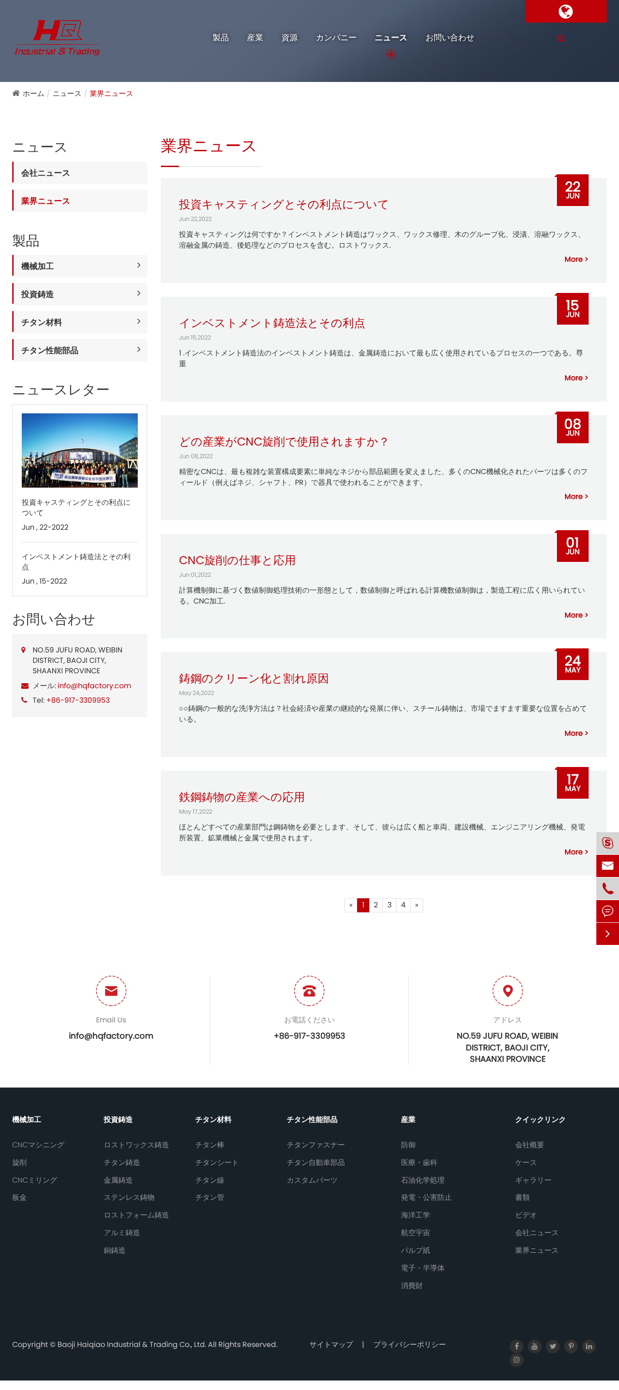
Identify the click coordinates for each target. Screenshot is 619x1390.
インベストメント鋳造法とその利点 (76, 560)
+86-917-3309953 (78, 700)
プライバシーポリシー (409, 1344)
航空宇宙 (415, 1233)
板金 (19, 1198)
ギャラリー (533, 1180)
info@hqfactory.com (94, 685)
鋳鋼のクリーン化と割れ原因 (254, 678)
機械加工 (37, 266)
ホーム (33, 93)
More (574, 259)
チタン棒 (209, 1145)
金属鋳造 (118, 1180)
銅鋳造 (115, 1251)
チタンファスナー (316, 1145)
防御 (408, 1145)
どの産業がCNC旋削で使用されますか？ (284, 442)
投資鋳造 (37, 293)
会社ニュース (45, 172)
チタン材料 (41, 321)
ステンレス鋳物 (129, 1198)
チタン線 (209, 1180)
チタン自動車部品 (316, 1163)
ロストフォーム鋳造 (136, 1215)
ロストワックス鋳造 (136, 1145)
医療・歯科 (419, 1163)
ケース (526, 1163)
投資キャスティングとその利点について (76, 506)
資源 (289, 37)
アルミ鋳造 (122, 1233)
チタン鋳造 (122, 1163)
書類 (522, 1198)
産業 (255, 37)
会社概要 (529, 1145)
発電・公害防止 (426, 1198)
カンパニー (336, 37)
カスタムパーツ (312, 1180)
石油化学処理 (423, 1180)
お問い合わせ (450, 37)
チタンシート (217, 1163)
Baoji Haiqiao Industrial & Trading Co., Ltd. (133, 1344)
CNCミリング (34, 1180)
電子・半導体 (423, 1268)
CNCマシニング (38, 1145)
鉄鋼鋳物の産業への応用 (242, 797)
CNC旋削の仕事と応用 (237, 560)
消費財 (412, 1286)
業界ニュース (111, 93)
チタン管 (209, 1198)
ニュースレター (61, 389)
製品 (221, 37)
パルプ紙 (415, 1251)
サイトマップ (331, 1344)
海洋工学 (415, 1215)
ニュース (391, 37)
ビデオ (526, 1215)
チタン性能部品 (49, 349)
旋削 (19, 1163)
